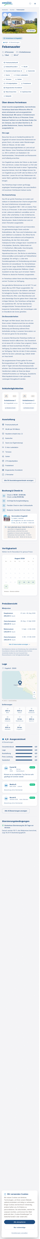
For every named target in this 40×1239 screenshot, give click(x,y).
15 (28, 573)
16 (33, 573)
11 (10, 573)
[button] (19, 22)
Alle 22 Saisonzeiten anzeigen (18, 644)
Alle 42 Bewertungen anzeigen (16, 811)
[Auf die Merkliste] (5, 15)
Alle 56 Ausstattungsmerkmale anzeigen (18, 480)
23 (33, 578)
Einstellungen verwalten (20, 1233)
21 (24, 578)
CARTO (5, 700)
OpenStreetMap (12, 700)
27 (19, 582)
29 (28, 582)
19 (15, 578)
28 (24, 582)
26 (15, 582)
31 (6, 586)
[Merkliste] (30, 4)
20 (19, 578)
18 (10, 578)
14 (24, 573)
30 (33, 582)
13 (19, 573)
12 (15, 573)
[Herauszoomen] (34, 696)
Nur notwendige (19, 1227)
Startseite (5, 9)
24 (6, 582)
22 (28, 578)
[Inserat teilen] (9, 15)
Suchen (12, 9)
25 (10, 582)
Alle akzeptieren (20, 1222)
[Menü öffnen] (35, 4)
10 (6, 573)
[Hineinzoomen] (34, 692)
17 (6, 578)
